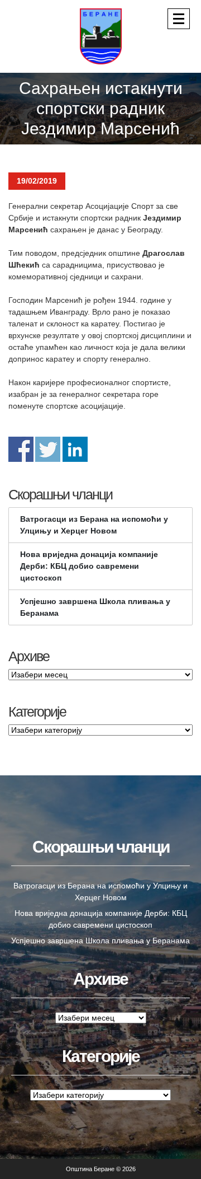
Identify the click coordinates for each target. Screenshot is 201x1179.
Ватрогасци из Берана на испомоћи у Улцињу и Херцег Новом (94, 524)
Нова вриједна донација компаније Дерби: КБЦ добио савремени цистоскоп (89, 566)
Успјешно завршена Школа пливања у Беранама (95, 607)
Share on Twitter (47, 449)
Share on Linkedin (75, 449)
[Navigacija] (179, 18)
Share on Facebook (21, 449)
